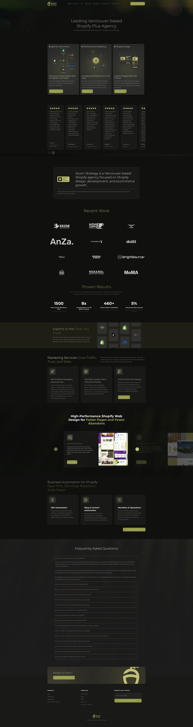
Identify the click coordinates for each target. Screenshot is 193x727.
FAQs (82, 699)
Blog (82, 696)
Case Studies (84, 694)
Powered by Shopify (102, 720)
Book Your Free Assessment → (64, 677)
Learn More (72, 462)
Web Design (50, 699)
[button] (115, 3)
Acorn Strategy (93, 720)
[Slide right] (53, 152)
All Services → (124, 397)
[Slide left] (49, 152)
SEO (48, 694)
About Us (83, 702)
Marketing (50, 696)
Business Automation (53, 702)
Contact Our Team (137, 3)
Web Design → (120, 91)
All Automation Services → (134, 529)
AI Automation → (56, 91)
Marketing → (87, 91)
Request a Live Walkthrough (128, 700)
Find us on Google (86, 704)
